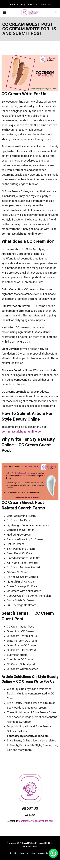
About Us (14, 4)
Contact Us (45, 4)
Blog (23, 4)
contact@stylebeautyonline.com (22, 431)
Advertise (32, 4)
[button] (53, 853)
